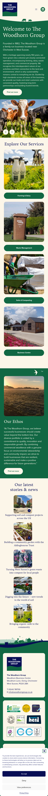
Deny (24, 781)
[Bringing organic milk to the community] (23, 613)
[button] (44, 751)
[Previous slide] (5, 132)
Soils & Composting (24, 300)
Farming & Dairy (24, 195)
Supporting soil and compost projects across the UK (24, 517)
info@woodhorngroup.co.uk (20, 692)
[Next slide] (12, 132)
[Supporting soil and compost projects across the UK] (23, 504)
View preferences (24, 787)
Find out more (12, 92)
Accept (24, 774)
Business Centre (24, 352)
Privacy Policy (24, 793)
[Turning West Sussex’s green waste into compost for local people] (23, 559)
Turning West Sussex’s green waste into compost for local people (24, 571)
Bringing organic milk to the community (24, 625)
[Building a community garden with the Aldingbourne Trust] (23, 531)
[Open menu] (36, 9)
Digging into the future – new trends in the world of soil (24, 598)
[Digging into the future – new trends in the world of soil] (23, 586)
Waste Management (24, 248)
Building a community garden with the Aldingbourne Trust (24, 544)
